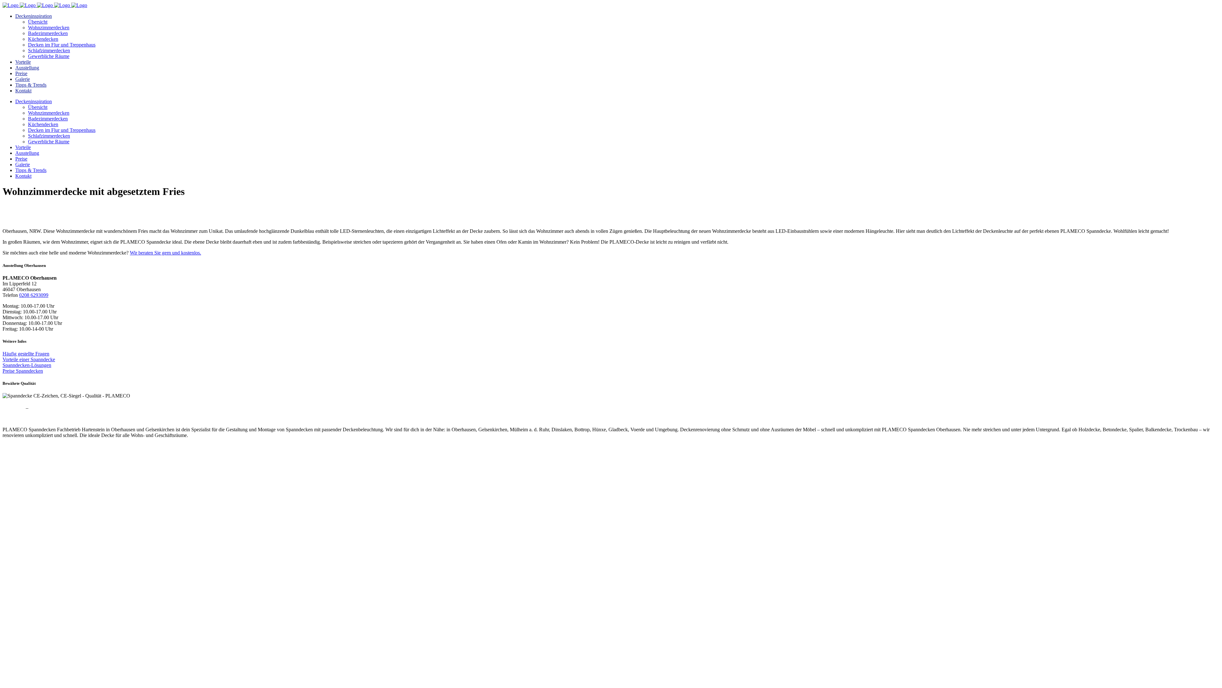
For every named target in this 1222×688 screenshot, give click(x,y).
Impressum (14, 408)
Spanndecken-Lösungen (27, 365)
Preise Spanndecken (23, 371)
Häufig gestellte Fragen (26, 353)
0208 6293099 (33, 295)
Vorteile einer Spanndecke (29, 359)
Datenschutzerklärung (52, 408)
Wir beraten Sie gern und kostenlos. (165, 252)
